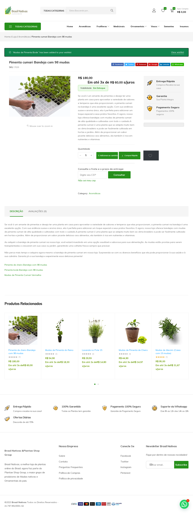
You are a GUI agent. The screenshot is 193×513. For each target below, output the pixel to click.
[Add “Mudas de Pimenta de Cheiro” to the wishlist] (144, 324)
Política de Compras (69, 472)
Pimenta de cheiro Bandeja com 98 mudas (26, 264)
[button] (33, 332)
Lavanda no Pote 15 (92, 350)
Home (70, 26)
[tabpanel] (23, 346)
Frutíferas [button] (102, 26)
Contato (63, 461)
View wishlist (177, 52)
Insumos (184, 26)
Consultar (119, 174)
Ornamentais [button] (137, 26)
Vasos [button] (154, 26)
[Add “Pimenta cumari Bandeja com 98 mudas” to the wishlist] (151, 155)
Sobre (62, 455)
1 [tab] (94, 384)
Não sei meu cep (87, 180)
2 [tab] (98, 384)
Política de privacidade (71, 478)
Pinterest (125, 472)
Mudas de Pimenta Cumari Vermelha (23, 275)
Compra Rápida (131, 155)
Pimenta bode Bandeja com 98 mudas (24, 270)
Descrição (16, 211)
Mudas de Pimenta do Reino (59, 350)
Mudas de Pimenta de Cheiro (133, 350)
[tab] (16, 211)
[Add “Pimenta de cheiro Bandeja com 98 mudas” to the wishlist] (33, 324)
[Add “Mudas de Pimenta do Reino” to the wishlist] (70, 324)
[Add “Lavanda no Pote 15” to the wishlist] (107, 324)
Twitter (124, 461)
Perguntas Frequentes (71, 467)
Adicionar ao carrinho (109, 155)
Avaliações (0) (37, 211)
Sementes (169, 26)
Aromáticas (85, 26)
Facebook (125, 455)
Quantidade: (84, 148)
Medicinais (119, 26)
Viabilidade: (86, 88)
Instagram (125, 467)
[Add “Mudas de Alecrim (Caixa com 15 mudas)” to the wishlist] (181, 324)
